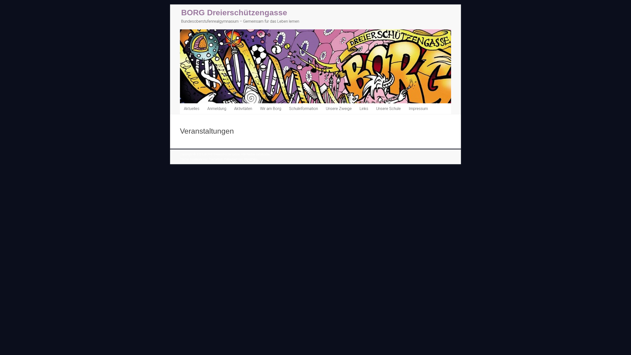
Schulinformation (303, 108)
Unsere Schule (388, 108)
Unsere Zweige (339, 108)
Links (364, 108)
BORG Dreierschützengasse (234, 12)
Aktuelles (191, 108)
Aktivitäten (243, 108)
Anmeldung (216, 108)
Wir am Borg (270, 108)
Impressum (418, 108)
